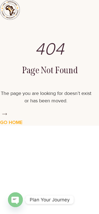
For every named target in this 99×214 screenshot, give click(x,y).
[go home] (4, 114)
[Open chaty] (15, 199)
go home (11, 122)
